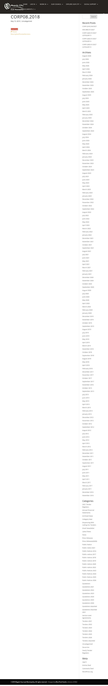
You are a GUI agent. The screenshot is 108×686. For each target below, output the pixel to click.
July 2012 (85, 434)
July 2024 (85, 137)
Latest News (86, 531)
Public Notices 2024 (89, 574)
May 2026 (85, 66)
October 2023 (87, 167)
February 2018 (87, 368)
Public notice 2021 (88, 548)
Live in (32, 4)
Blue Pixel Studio (61, 682)
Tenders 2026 (87, 637)
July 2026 (85, 59)
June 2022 (85, 219)
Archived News (87, 516)
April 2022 (86, 225)
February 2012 (87, 450)
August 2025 (86, 95)
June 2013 (85, 398)
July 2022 (85, 215)
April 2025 (86, 108)
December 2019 (87, 316)
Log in (84, 662)
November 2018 (88, 349)
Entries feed (86, 665)
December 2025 (87, 82)
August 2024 (86, 134)
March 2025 (86, 111)
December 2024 (87, 121)
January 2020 (87, 313)
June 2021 (85, 258)
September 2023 (88, 170)
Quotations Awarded (89, 606)
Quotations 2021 (88, 587)
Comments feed (88, 668)
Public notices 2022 (89, 567)
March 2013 (86, 407)
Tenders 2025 (87, 634)
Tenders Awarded (88, 641)
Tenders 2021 (87, 621)
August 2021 (86, 251)
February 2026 (87, 75)
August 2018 (86, 359)
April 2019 (86, 342)
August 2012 (86, 430)
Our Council (56, 4)
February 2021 (87, 271)
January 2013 (87, 414)
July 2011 (85, 469)
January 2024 (87, 157)
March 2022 (86, 229)
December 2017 (87, 372)
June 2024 (85, 141)
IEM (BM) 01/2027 (88, 30)
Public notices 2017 (89, 554)
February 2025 (87, 115)
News (84, 535)
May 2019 (85, 339)
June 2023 (85, 180)
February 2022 (87, 232)
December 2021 (87, 238)
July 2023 (85, 176)
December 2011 (87, 453)
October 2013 (87, 388)
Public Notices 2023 (89, 570)
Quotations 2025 (88, 600)
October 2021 (87, 245)
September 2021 (88, 248)
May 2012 (85, 440)
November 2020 (88, 281)
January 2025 (87, 118)
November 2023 (88, 163)
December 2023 (87, 160)
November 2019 (88, 320)
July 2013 (85, 394)
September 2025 (88, 92)
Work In (43, 4)
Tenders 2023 (87, 628)
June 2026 (85, 62)
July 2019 (85, 333)
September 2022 (88, 209)
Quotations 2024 (88, 597)
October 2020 (87, 284)
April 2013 (86, 404)
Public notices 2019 (89, 561)
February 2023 (87, 193)
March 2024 (86, 150)
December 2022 (87, 199)
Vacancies (85, 647)
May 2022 (85, 222)
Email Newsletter (88, 528)
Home (25, 4)
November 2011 (88, 456)
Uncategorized (87, 644)
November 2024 (88, 124)
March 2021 (86, 268)
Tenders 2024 (87, 631)
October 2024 (87, 128)
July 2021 (85, 255)
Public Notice (87, 544)
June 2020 (85, 297)
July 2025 (85, 98)
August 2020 (86, 290)
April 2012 (86, 443)
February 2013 (87, 411)
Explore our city (72, 4)
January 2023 (87, 196)
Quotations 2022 (88, 590)
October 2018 (87, 352)
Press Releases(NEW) (89, 541)
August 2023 (86, 173)
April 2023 (86, 186)
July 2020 (85, 294)
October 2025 (87, 88)
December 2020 (87, 277)
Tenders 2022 (87, 624)
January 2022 (87, 235)
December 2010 (87, 492)
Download (14, 29)
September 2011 (88, 463)
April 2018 (86, 365)
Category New (87, 519)
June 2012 (85, 437)
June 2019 (85, 336)
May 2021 (85, 261)
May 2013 (85, 401)
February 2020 (87, 310)
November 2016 (88, 385)
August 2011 (86, 466)
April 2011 (86, 479)
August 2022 (86, 212)
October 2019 (87, 323)
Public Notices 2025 (89, 577)
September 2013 (88, 391)
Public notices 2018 (89, 557)
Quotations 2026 (88, 603)
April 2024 (86, 147)
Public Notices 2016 (89, 551)
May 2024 (85, 144)
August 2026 (86, 56)
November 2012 (88, 421)
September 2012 (88, 427)
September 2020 (88, 287)
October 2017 (87, 378)
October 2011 (87, 460)
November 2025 (88, 85)
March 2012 (86, 447)
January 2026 (87, 79)
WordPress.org (87, 672)
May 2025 (85, 105)
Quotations (86, 584)
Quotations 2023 (88, 593)
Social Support (90, 4)
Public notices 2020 (89, 564)
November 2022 (88, 202)
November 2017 (88, 375)
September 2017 (88, 381)
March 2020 (86, 307)
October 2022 (87, 206)
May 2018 (85, 362)
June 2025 (85, 102)
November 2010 (88, 495)
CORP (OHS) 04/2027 (89, 26)
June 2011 (85, 473)
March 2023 (86, 189)
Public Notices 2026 (89, 580)
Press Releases (87, 538)
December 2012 (87, 417)
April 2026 (86, 69)
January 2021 (87, 274)
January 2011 (87, 489)
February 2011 (87, 486)
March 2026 (86, 72)
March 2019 (86, 346)
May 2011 (85, 476)
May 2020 (85, 300)
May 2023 (85, 183)
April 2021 (86, 264)
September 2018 (88, 355)
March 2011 (86, 482)
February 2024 (87, 154)
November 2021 (88, 242)
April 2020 (86, 303)
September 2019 (88, 326)
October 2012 (87, 424)
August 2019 (86, 329)
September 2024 (88, 131)
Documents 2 (28, 9)
